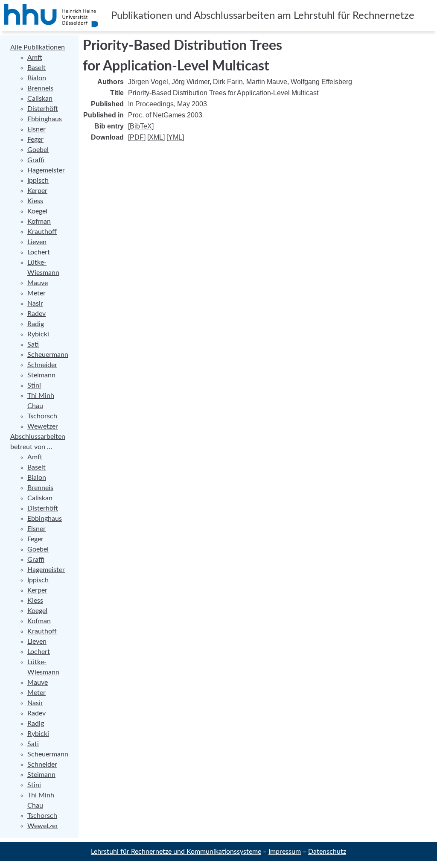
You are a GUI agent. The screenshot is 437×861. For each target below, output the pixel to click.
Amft (34, 57)
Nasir (35, 303)
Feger (35, 139)
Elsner (36, 129)
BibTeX (141, 126)
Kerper (37, 190)
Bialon (36, 78)
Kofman (39, 221)
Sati (33, 344)
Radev (36, 313)
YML (175, 137)
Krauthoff (42, 231)
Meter (36, 293)
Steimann (41, 375)
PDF (137, 137)
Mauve (37, 283)
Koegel (37, 211)
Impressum (284, 851)
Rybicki (38, 334)
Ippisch (38, 180)
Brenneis (40, 88)
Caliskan (39, 98)
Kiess (35, 201)
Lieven (37, 242)
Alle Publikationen (37, 47)
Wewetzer (42, 426)
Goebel (38, 149)
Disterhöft (42, 108)
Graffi (35, 160)
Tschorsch (42, 416)
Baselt (36, 67)
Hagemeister (46, 170)
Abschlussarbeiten (37, 436)
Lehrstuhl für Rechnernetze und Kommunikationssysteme (176, 851)
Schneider (42, 365)
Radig (35, 324)
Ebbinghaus (44, 119)
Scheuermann (47, 354)
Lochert (38, 252)
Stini (34, 385)
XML (156, 137)
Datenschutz (327, 851)
